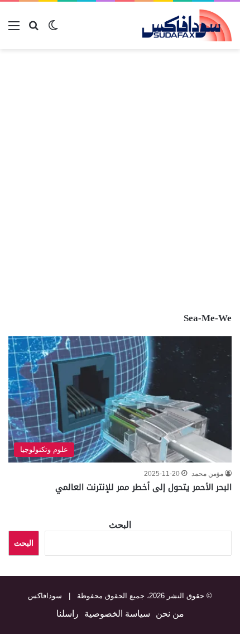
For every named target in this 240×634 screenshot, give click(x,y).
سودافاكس (45, 596)
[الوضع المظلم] (53, 29)
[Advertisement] (120, 180)
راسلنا (67, 613)
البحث (120, 525)
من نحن (170, 613)
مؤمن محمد (207, 474)
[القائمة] (14, 29)
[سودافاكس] (187, 25)
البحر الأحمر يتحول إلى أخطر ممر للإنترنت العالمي (143, 487)
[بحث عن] (33, 29)
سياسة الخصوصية (117, 613)
